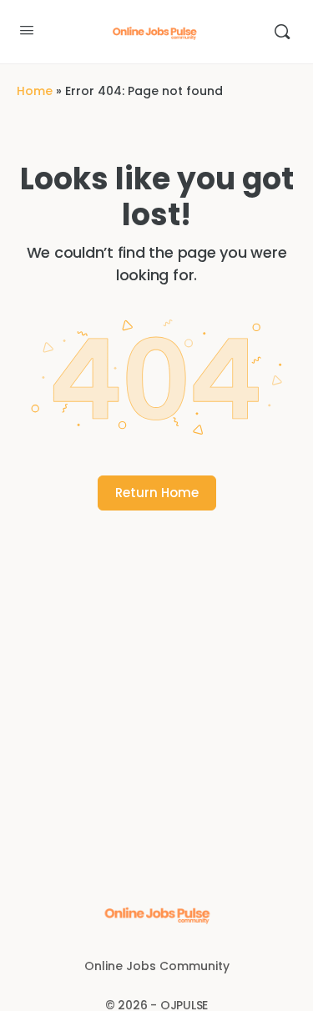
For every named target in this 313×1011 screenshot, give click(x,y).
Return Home (157, 492)
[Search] (282, 31)
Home (35, 91)
